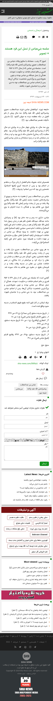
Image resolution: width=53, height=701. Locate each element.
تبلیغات (41, 642)
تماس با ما (40, 636)
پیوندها (23, 636)
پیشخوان (45, 30)
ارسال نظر (40, 378)
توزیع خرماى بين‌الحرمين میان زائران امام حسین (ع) (28, 567)
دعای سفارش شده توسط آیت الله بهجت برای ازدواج (28, 546)
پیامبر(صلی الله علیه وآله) (36, 389)
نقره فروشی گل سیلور (39, 551)
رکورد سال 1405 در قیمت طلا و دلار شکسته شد (30, 499)
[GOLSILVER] (26, 595)
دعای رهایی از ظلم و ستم (38, 517)
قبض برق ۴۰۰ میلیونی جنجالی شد (34, 583)
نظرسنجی (32, 642)
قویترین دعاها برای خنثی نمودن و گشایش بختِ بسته (28, 540)
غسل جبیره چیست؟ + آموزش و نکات (30, 622)
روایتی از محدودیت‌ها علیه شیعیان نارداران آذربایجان (25, 614)
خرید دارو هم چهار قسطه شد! (33, 626)
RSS (8, 642)
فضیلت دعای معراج (23, 523)
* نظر (46, 444)
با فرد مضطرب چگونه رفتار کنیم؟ (35, 495)
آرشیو (31, 636)
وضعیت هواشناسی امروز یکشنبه (35, 480)
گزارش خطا (40, 369)
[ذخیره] (25, 37)
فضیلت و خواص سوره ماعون (36, 575)
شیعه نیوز (42, 393)
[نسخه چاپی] (17, 37)
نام (47, 413)
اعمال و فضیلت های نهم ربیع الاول (35, 571)
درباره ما (50, 636)
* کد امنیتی (44, 431)
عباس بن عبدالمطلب (28, 384)
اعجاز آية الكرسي (41, 523)
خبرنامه (15, 642)
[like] (26, 374)
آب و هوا (15, 636)
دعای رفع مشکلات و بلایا (15, 528)
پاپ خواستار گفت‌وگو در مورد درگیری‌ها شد (32, 492)
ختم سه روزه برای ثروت (38, 528)
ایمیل (46, 422)
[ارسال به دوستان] (21, 37)
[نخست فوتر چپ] (26, 686)
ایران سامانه (21, 673)
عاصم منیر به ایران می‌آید (38, 484)
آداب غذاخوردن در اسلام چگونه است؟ (33, 488)
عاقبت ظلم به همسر (16, 517)
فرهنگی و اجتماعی (33, 30)
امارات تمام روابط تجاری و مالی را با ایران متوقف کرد (28, 579)
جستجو (23, 642)
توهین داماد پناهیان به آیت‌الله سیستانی (29, 610)
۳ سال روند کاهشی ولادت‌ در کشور (31, 618)
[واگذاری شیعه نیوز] (26, 21)
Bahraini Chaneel (39, 534)
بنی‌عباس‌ (19, 389)
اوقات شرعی (4, 636)
